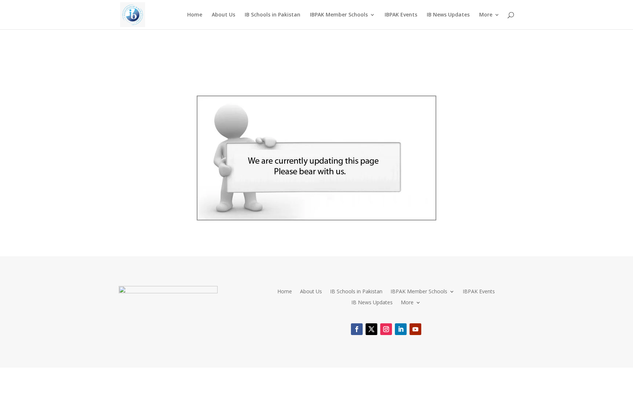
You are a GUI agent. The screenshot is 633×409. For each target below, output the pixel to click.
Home (194, 15)
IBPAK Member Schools (339, 15)
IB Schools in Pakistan (272, 15)
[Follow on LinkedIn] (401, 329)
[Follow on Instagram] (386, 329)
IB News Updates (448, 15)
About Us (223, 15)
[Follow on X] (371, 329)
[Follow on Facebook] (357, 329)
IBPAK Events (401, 15)
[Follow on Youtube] (415, 329)
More (485, 15)
